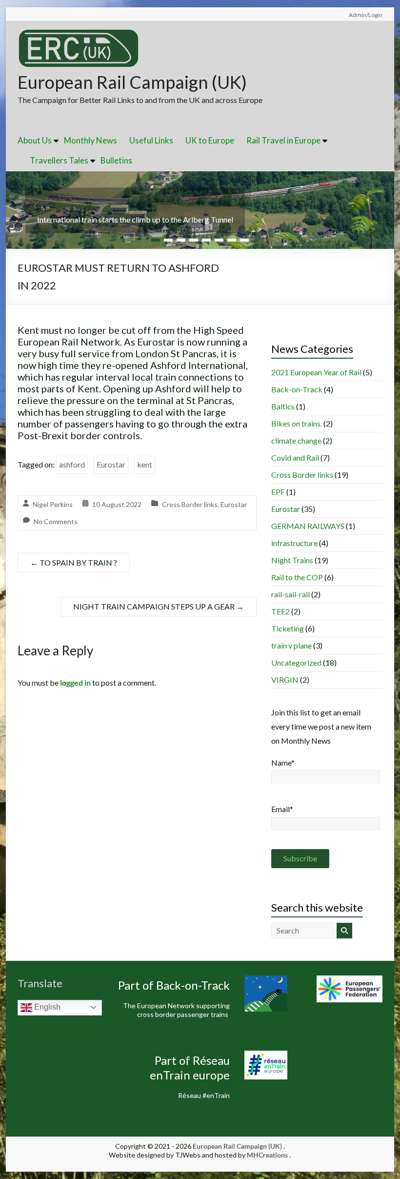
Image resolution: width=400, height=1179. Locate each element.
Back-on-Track (296, 389)
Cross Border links (190, 504)
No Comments (56, 521)
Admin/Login (365, 15)
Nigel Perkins (53, 504)
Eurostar (111, 464)
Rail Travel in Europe (283, 140)
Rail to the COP (297, 577)
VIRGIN (285, 679)
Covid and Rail (295, 457)
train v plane (291, 645)
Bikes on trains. (296, 423)
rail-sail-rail (290, 594)
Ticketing (287, 628)
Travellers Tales (59, 160)
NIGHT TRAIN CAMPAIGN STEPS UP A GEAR (158, 606)
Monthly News (90, 140)
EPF (278, 491)
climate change (296, 440)
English (46, 1007)
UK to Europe (209, 140)
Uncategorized (296, 662)
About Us (35, 140)
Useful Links (151, 140)
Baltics (283, 406)
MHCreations (267, 1155)
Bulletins (116, 160)
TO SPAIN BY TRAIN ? (73, 562)
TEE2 (280, 611)
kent (144, 464)
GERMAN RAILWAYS (307, 525)
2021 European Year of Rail (316, 372)
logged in (75, 682)
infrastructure (294, 543)
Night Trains (292, 560)
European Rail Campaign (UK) (132, 82)
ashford (72, 464)
